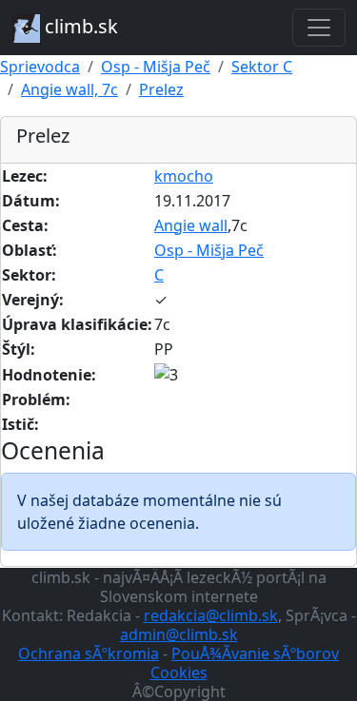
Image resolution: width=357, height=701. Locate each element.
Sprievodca (40, 66)
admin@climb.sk (179, 634)
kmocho (183, 176)
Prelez (161, 89)
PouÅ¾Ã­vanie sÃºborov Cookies (245, 663)
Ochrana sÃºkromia (88, 653)
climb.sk (79, 26)
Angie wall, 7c (69, 89)
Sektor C (261, 66)
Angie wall (191, 225)
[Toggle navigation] (319, 28)
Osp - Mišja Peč (155, 66)
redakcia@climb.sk (211, 615)
